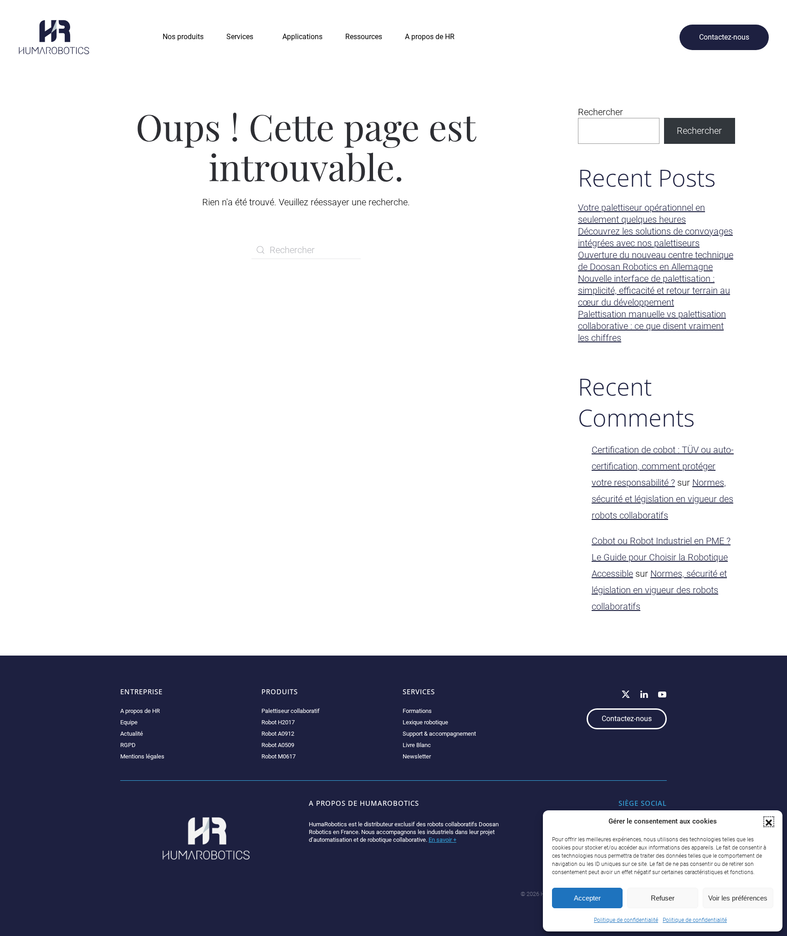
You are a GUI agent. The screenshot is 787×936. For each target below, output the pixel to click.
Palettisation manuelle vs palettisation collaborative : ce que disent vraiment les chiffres (652, 326)
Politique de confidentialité (626, 920)
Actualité (131, 733)
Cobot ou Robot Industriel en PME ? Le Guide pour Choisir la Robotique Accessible (661, 557)
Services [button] (239, 36)
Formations (417, 710)
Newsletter (417, 756)
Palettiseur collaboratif (290, 710)
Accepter (587, 898)
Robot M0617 (278, 756)
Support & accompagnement (439, 733)
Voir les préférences (737, 898)
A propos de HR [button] (430, 36)
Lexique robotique (425, 722)
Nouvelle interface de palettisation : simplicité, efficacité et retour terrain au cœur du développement (654, 290)
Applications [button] (302, 36)
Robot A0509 (277, 745)
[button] (768, 821)
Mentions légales (142, 756)
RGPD (128, 745)
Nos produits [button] (183, 36)
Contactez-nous (724, 37)
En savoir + (442, 839)
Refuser (663, 898)
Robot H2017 (278, 722)
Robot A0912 (277, 733)
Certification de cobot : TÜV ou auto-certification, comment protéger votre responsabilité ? (663, 466)
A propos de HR (140, 710)
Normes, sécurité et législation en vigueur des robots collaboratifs (662, 499)
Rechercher (600, 112)
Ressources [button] (363, 36)
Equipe (129, 722)
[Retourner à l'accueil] (54, 37)
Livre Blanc (417, 745)
